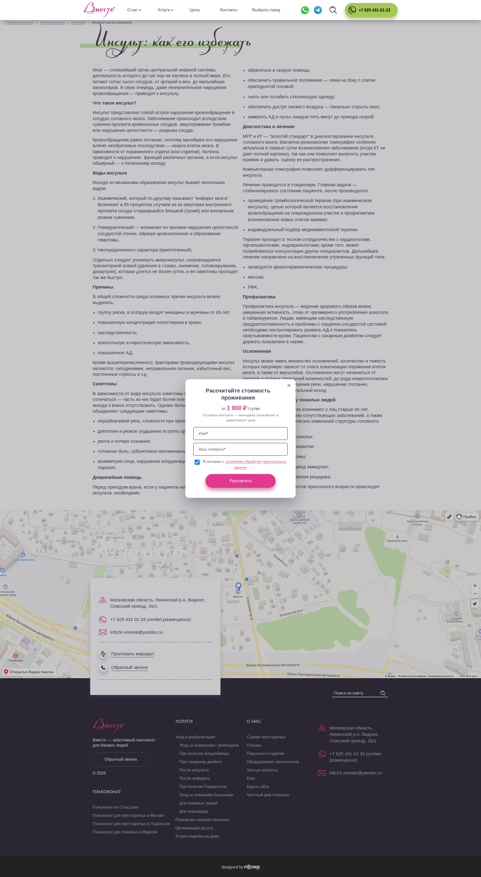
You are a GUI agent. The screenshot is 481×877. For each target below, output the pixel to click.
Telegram (317, 10)
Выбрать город (266, 10)
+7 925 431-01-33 (374, 10)
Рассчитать (240, 480)
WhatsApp (305, 10)
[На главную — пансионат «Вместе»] (99, 10)
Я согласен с (214, 462)
